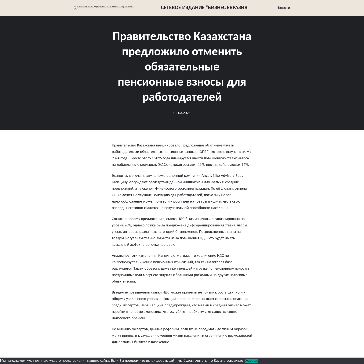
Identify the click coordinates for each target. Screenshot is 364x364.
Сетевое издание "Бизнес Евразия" (205, 7)
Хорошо (251, 361)
